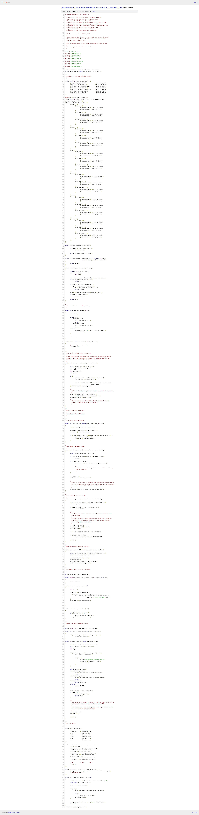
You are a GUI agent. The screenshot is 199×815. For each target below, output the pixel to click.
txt (192, 812)
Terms (18, 812)
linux (72, 7)
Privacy (13, 812)
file (93, 11)
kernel (121, 7)
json (196, 812)
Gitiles (9, 812)
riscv (115, 7)
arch (111, 7)
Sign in (195, 2)
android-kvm (65, 7)
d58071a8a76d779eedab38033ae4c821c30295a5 (91, 7)
